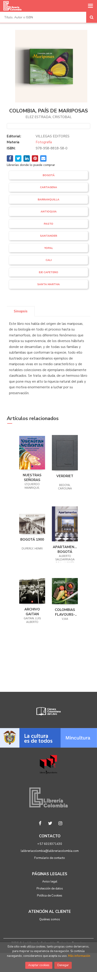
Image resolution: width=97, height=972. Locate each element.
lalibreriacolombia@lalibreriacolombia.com (50, 851)
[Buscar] (91, 17)
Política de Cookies (49, 896)
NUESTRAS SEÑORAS (32, 477)
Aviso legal (49, 882)
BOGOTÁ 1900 (32, 539)
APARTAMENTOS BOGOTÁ (65, 549)
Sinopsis (21, 311)
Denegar (63, 965)
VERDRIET (64, 476)
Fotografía (44, 142)
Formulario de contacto (49, 858)
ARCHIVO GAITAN (32, 611)
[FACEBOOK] (40, 823)
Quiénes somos (49, 919)
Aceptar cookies (38, 965)
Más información (79, 956)
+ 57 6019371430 (49, 844)
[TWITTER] (50, 823)
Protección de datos (50, 889)
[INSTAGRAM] (60, 823)
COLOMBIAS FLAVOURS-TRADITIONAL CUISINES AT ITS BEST (65, 612)
